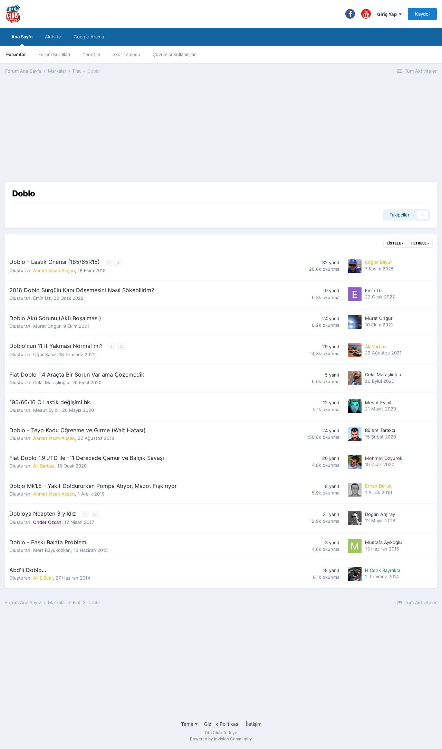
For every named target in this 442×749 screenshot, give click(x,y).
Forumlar (16, 54)
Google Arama (89, 36)
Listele (394, 243)
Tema (188, 724)
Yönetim (91, 54)
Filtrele (419, 243)
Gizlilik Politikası (221, 724)
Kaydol (422, 14)
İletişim (253, 724)
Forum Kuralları (54, 54)
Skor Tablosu (126, 54)
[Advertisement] (221, 133)
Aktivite (53, 36)
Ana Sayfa (21, 36)
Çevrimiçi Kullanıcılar (174, 54)
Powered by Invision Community (221, 738)
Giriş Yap (388, 14)
